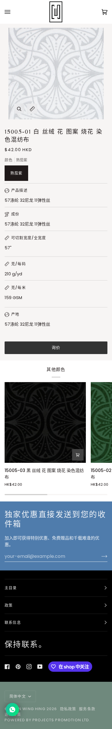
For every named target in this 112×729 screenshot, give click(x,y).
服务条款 (87, 709)
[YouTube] (40, 666)
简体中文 (18, 696)
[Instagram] (29, 666)
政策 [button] (9, 605)
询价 (56, 347)
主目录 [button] (11, 587)
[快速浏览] (78, 455)
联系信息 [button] (13, 622)
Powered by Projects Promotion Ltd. (47, 720)
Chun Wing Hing (27, 709)
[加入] (99, 556)
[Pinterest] (18, 666)
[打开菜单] (13, 12)
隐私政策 (68, 709)
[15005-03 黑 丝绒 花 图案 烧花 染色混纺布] (45, 422)
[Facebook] (7, 666)
